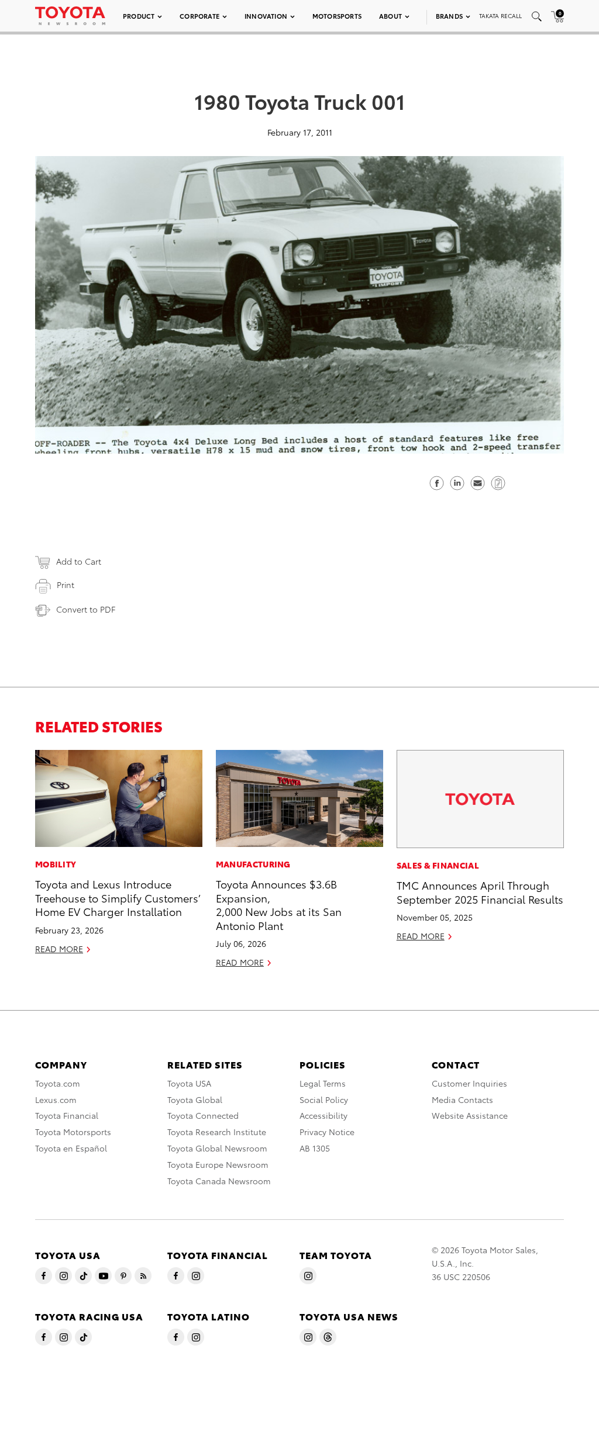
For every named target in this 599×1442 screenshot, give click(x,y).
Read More (59, 949)
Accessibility (323, 1115)
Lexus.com (56, 1099)
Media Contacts (462, 1099)
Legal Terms (323, 1083)
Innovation (266, 15)
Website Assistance (470, 1115)
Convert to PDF (85, 609)
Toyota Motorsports (73, 1131)
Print (65, 584)
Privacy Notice (327, 1131)
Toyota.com (57, 1083)
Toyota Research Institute (216, 1131)
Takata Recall (500, 15)
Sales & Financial (438, 865)
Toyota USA (189, 1083)
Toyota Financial (66, 1115)
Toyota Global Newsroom (217, 1148)
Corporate (199, 15)
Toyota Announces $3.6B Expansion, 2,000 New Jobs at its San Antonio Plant (279, 904)
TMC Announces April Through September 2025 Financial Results (480, 891)
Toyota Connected (203, 1115)
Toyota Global (194, 1099)
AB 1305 (315, 1148)
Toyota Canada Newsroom (219, 1181)
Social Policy (324, 1099)
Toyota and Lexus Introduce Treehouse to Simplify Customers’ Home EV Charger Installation (117, 897)
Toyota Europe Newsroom (217, 1164)
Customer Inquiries (469, 1083)
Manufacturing (253, 864)
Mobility (55, 864)
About (390, 15)
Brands (449, 15)
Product (138, 15)
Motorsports (337, 15)
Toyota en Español (71, 1148)
